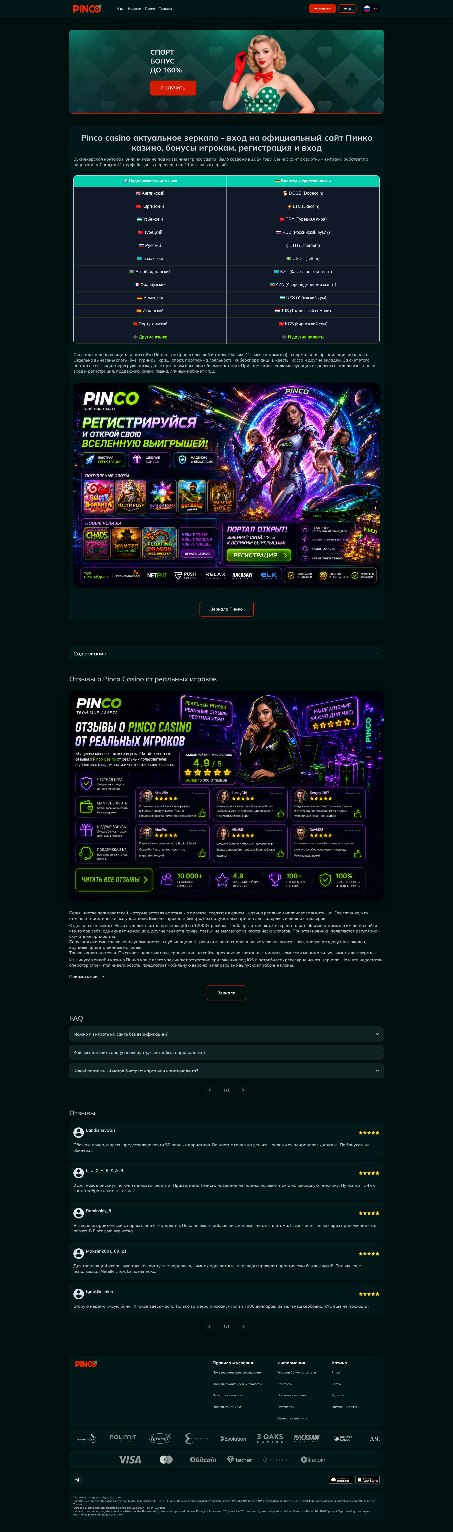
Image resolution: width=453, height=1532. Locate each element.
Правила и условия (233, 1362)
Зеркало (226, 992)
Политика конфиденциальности (237, 1384)
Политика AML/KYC (227, 1407)
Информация (291, 1362)
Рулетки (338, 1395)
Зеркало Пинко (227, 609)
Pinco (336, 1372)
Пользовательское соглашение (237, 1372)
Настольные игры (345, 1407)
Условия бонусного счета (296, 1372)
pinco (197, 159)
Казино (339, 1362)
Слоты (336, 1384)
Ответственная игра (228, 1395)
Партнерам (285, 1407)
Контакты (284, 1384)
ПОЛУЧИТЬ (173, 88)
